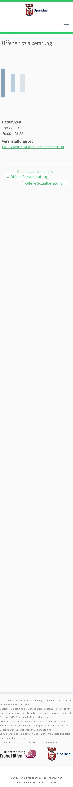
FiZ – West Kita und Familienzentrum (33, 147)
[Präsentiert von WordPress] (61, 777)
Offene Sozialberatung (27, 176)
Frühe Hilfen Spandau (29, 777)
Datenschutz (50, 742)
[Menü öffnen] (66, 25)
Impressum (35, 742)
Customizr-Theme (46, 782)
